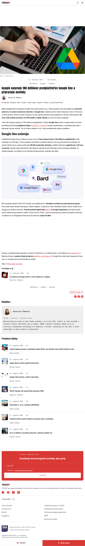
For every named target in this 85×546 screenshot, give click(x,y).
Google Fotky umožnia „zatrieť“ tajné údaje (24, 377)
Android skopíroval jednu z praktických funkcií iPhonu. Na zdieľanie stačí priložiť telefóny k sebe (42, 349)
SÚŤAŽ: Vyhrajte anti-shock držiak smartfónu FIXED (27, 391)
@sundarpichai (15, 264)
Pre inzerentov (6, 509)
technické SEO (7, 537)
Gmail (47, 209)
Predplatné (5, 516)
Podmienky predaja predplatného (55, 512)
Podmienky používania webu (53, 509)
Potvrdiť (42, 475)
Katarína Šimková (15, 98)
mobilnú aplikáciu (42, 256)
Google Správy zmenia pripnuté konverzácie (24, 363)
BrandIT (4, 512)
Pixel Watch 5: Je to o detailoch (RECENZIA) (24, 405)
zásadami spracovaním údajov (23, 470)
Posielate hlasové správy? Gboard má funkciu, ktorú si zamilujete (31, 419)
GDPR (46, 515)
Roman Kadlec (15, 353)
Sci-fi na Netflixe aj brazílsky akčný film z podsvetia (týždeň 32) (31, 433)
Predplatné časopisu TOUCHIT (54, 505)
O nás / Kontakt (7, 505)
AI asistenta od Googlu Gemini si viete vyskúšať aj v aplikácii (30, 277)
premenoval (74, 253)
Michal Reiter (15, 367)
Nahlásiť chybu (75, 292)
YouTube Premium (38, 125)
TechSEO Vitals (23, 537)
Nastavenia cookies (50, 519)
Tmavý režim (6, 499)
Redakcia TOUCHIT (16, 395)
